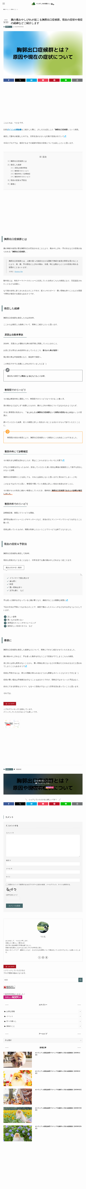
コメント (10, 833)
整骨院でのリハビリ (22, 171)
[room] (46, 957)
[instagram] (43, 957)
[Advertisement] (43, 99)
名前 (8, 860)
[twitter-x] (39, 957)
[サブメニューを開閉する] (80, 1011)
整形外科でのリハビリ (22, 177)
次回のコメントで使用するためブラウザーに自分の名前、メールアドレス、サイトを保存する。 (39, 884)
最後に (13, 184)
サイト (8, 877)
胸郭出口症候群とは (19, 161)
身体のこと (9, 26)
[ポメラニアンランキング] (9, 988)
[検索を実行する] (80, 980)
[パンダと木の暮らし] (43, 3)
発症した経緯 (16, 165)
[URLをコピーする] (77, 80)
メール (9, 868)
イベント (9, 1016)
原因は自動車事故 (21, 168)
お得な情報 (10, 1011)
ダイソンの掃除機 (14, 130)
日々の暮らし (11, 1021)
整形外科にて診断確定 (22, 174)
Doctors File (19, 271)
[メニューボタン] (3, 3)
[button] (8, 80)
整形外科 (18, 769)
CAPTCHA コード (12, 895)
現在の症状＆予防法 (19, 180)
